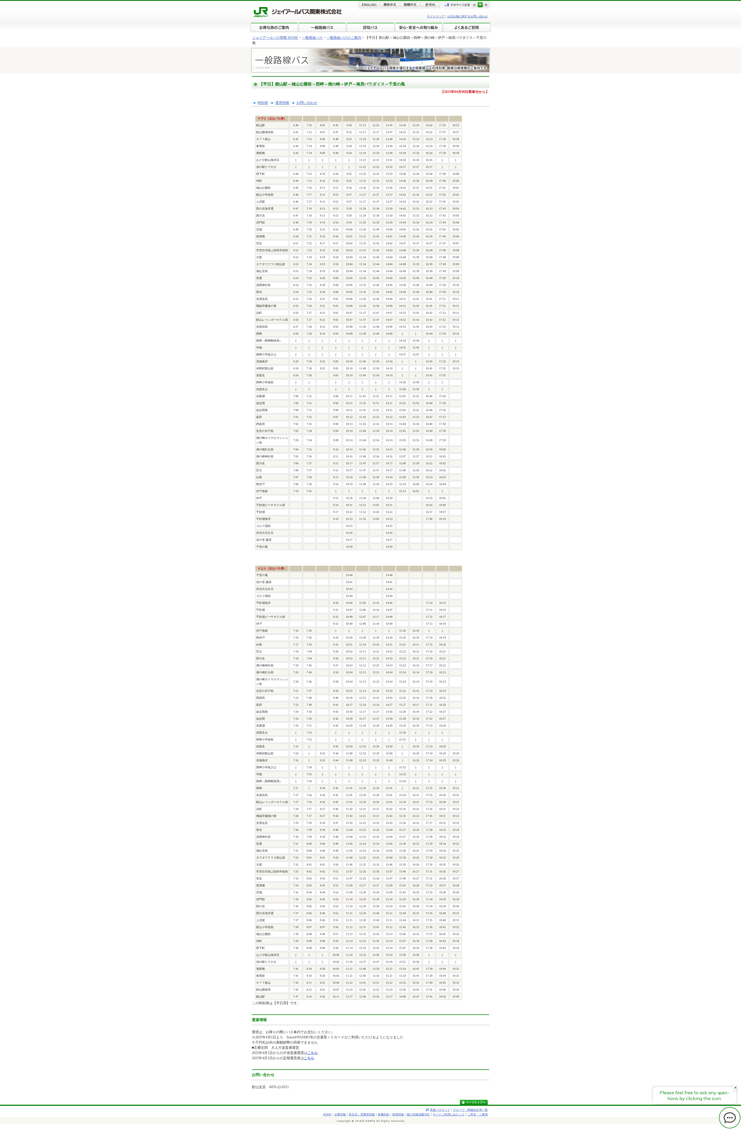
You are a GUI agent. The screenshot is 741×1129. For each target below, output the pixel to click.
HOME (327, 1114)
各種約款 (383, 1114)
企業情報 (340, 1114)
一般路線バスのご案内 (344, 38)
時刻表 (263, 103)
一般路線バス (312, 38)
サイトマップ (435, 16)
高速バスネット (440, 1109)
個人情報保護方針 (418, 1114)
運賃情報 (282, 103)
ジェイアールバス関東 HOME (275, 38)
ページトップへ (474, 1103)
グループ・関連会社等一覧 (470, 1109)
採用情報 (398, 1114)
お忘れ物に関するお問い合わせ (467, 16)
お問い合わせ (306, 103)
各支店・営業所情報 (362, 1114)
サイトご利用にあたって (449, 1114)
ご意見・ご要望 (477, 1114)
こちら (312, 1053)
